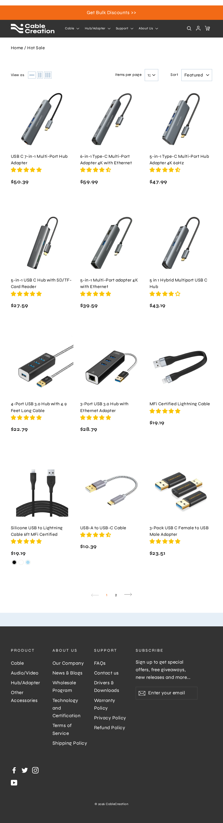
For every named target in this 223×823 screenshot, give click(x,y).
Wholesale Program (64, 686)
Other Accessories (24, 696)
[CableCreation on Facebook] (14, 770)
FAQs (100, 663)
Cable (70, 28)
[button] (27, 170)
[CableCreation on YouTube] (14, 782)
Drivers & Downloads (106, 686)
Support (122, 28)
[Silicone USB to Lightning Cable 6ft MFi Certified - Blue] (28, 562)
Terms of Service (62, 729)
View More (42, 119)
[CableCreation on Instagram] (35, 770)
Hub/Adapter (95, 28)
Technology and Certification (66, 708)
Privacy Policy (110, 718)
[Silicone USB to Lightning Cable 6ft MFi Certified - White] (21, 562)
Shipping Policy (69, 743)
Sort (174, 75)
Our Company (68, 663)
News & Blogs (67, 673)
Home (17, 47)
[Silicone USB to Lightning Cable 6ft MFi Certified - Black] (14, 562)
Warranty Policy (104, 704)
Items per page (128, 75)
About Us (146, 28)
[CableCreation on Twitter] (24, 770)
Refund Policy (109, 728)
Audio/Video (24, 673)
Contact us (106, 673)
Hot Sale (36, 47)
